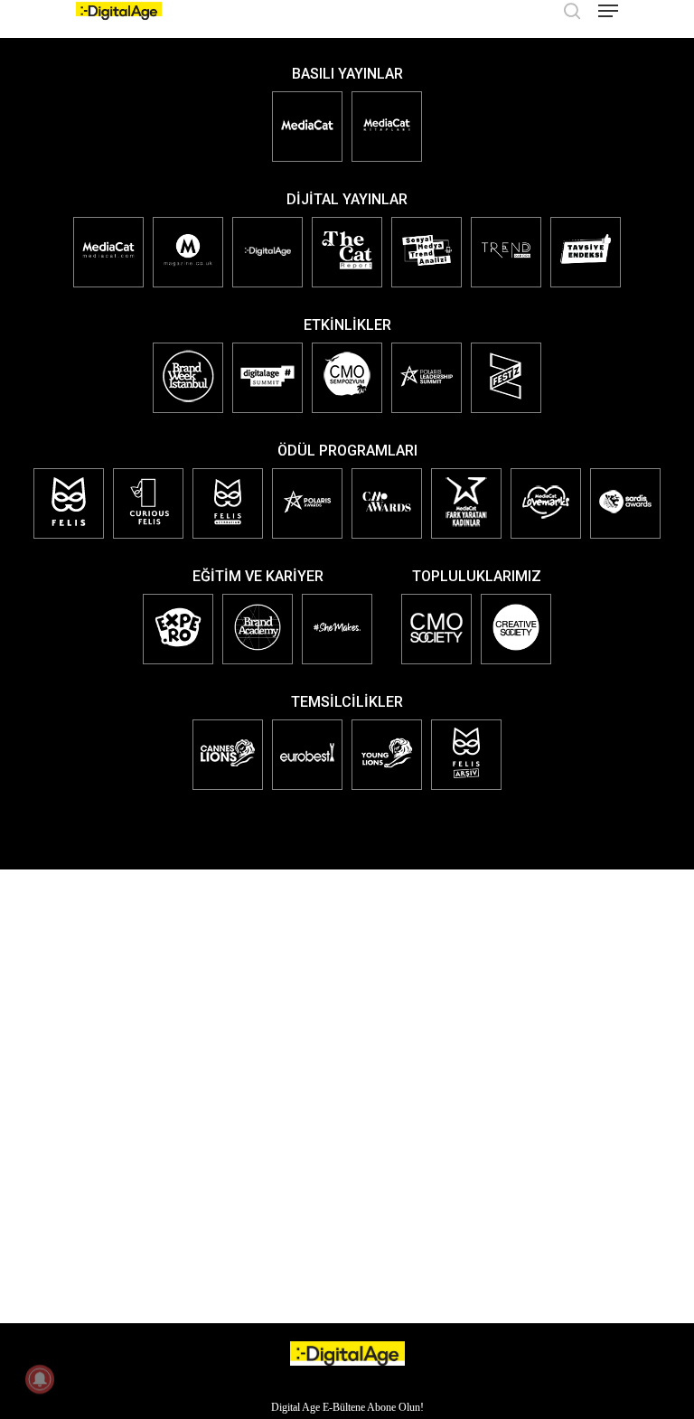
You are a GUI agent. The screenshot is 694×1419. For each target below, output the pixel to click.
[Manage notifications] (39, 1379)
